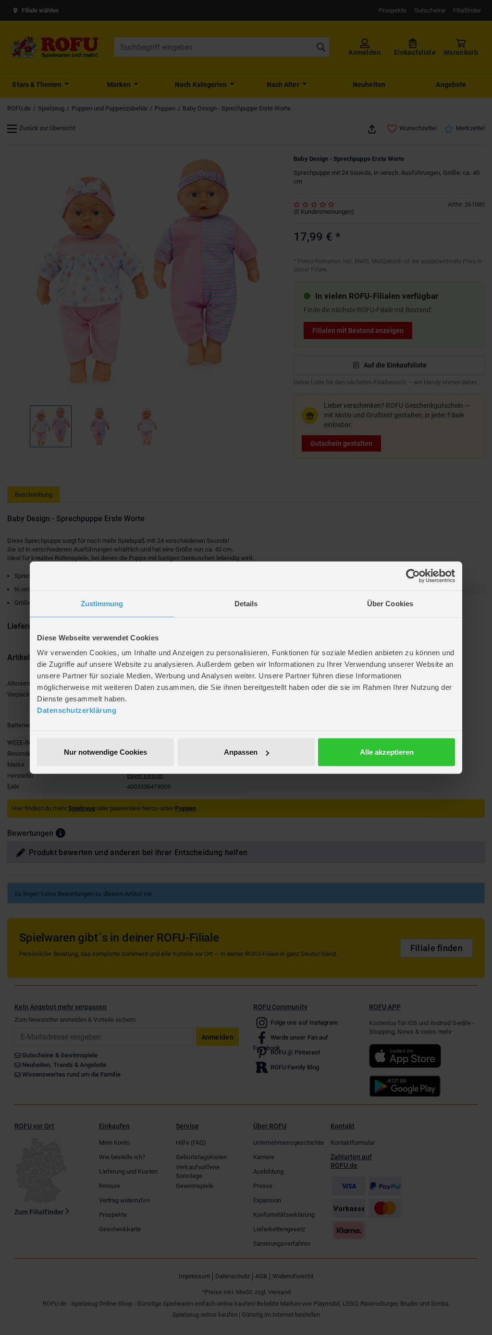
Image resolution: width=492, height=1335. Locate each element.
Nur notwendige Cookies (105, 752)
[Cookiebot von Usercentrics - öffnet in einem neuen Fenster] (413, 575)
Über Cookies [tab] (390, 603)
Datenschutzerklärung (76, 710)
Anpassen (241, 752)
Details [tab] (246, 603)
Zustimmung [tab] (102, 603)
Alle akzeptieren (387, 752)
